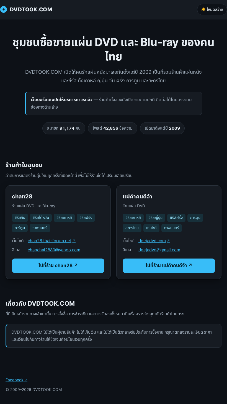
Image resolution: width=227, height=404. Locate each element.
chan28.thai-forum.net (49, 240)
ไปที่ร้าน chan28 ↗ (58, 265)
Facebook (15, 379)
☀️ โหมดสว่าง (212, 9)
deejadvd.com (152, 240)
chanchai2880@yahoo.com (54, 249)
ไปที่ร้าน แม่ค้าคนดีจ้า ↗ (169, 265)
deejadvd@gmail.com (159, 249)
